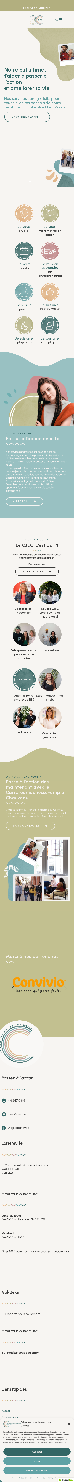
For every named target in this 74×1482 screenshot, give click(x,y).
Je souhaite (50, 338)
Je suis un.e (50, 305)
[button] (69, 1424)
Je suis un (24, 305)
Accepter (37, 1451)
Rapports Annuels (37, 8)
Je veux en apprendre (50, 266)
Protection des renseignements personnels (45, 1478)
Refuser (37, 1461)
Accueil (6, 1410)
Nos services (10, 1417)
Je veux (24, 227)
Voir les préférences (37, 1470)
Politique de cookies (19, 1478)
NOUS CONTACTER (25, 117)
